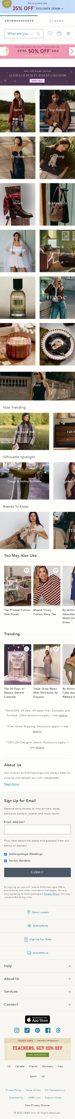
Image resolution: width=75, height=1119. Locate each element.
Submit (37, 872)
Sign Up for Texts (40, 939)
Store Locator (40, 912)
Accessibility (16, 1097)
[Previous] (4, 51)
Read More (11, 784)
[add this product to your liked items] (26, 570)
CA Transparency (55, 1090)
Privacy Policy (51, 894)
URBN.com (34, 1097)
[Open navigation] (68, 33)
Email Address (14, 822)
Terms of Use (33, 1090)
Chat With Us (40, 952)
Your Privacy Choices (37, 1105)
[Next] (71, 51)
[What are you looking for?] (38, 33)
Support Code (53, 1097)
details (63, 715)
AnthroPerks (40, 925)
